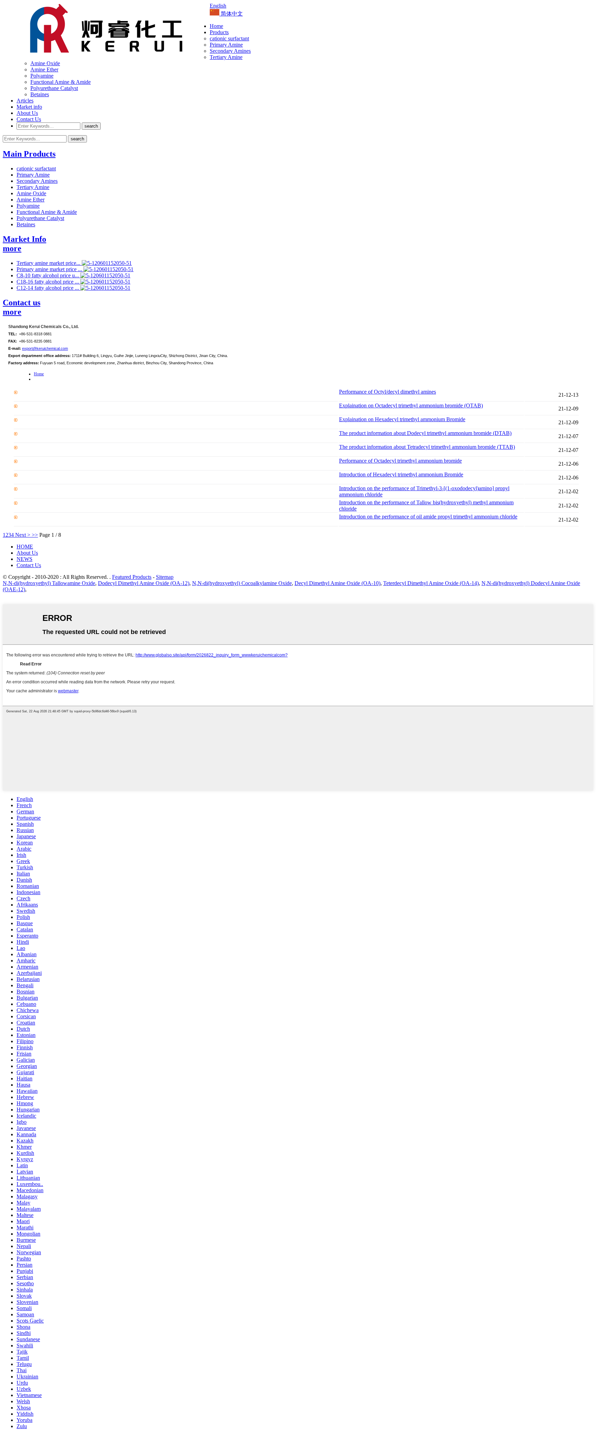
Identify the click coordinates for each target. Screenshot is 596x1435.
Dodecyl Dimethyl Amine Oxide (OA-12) (143, 583)
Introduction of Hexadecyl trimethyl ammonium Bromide (401, 474)
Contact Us (29, 119)
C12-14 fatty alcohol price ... (48, 288)
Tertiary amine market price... (49, 263)
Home (216, 26)
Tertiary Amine (226, 57)
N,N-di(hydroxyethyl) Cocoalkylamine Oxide (242, 583)
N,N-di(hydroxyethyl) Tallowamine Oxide (49, 583)
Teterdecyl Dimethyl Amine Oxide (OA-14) (431, 583)
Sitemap (164, 577)
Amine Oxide (45, 63)
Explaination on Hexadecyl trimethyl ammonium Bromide (402, 419)
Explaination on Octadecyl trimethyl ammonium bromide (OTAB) (411, 405)
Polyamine (41, 76)
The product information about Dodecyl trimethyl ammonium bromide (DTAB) (425, 433)
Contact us (21, 302)
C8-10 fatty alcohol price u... (48, 275)
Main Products (29, 153)
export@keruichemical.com (45, 348)
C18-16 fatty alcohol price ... (48, 282)
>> (35, 535)
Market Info (24, 239)
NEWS (24, 559)
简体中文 (231, 14)
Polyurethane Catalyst (54, 88)
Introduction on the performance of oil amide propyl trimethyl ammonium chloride (428, 516)
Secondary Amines (230, 51)
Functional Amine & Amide (60, 82)
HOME (25, 547)
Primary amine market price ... (50, 269)
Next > (23, 535)
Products (219, 32)
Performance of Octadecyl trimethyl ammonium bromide (400, 461)
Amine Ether (44, 69)
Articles (25, 100)
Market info (29, 107)
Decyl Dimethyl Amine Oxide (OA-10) (337, 583)
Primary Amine (226, 45)
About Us (27, 113)
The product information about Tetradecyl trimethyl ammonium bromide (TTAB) (427, 447)
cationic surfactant (229, 38)
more (12, 248)
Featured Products (131, 577)
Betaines (39, 94)
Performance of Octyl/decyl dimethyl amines (387, 392)
